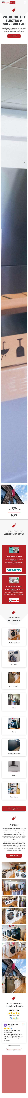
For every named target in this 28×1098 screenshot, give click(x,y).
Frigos (14, 708)
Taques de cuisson (14, 753)
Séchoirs (14, 664)
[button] (25, 2)
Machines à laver (14, 643)
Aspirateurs (14, 797)
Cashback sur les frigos (14, 556)
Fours (14, 732)
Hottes (14, 775)
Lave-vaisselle (14, 686)
